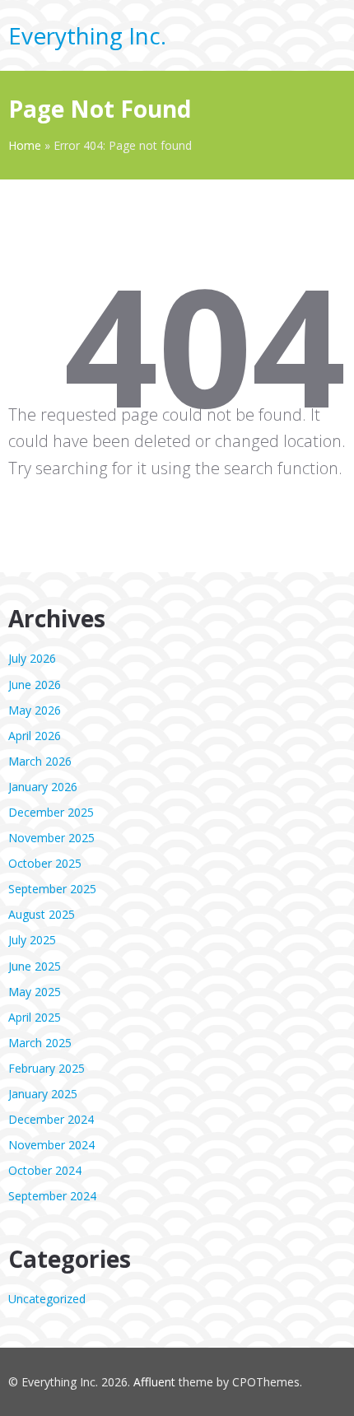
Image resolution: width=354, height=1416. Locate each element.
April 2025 (34, 1017)
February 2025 (46, 1068)
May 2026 (34, 710)
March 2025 (40, 1042)
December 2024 (51, 1119)
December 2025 (51, 812)
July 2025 (32, 940)
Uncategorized (47, 1299)
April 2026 (34, 735)
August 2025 (41, 914)
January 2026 (42, 786)
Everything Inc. (87, 35)
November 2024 (51, 1145)
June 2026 (34, 684)
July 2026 (32, 658)
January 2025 (42, 1094)
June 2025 (34, 966)
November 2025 (51, 837)
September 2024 (52, 1196)
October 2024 (45, 1170)
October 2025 (45, 863)
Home (24, 145)
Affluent (154, 1382)
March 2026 (40, 761)
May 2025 (34, 991)
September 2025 (52, 889)
